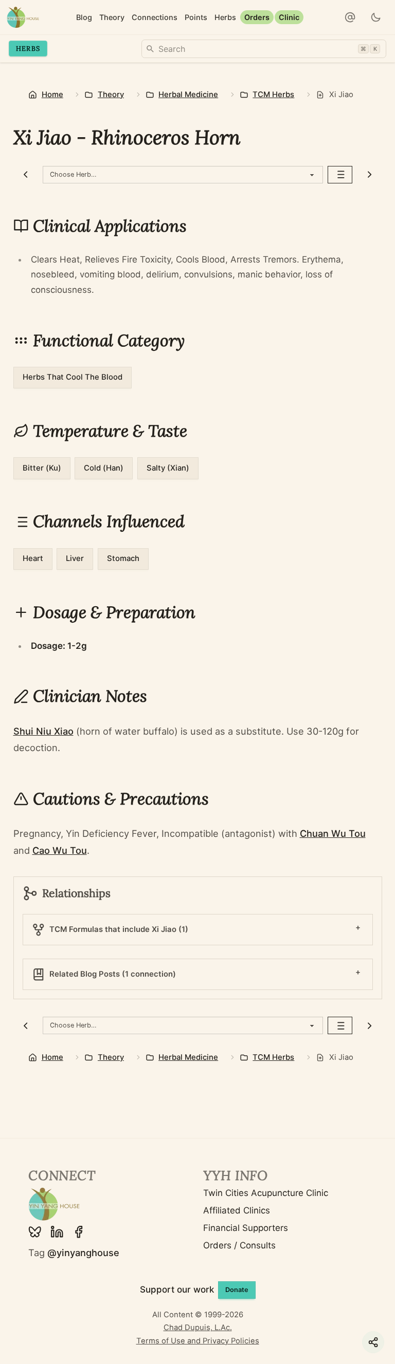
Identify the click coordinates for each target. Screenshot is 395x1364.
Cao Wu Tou (59, 850)
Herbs (28, 48)
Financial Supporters (245, 1228)
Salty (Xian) (168, 468)
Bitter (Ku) (42, 468)
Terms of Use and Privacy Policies (197, 1341)
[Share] (373, 1342)
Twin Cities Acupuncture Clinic (265, 1193)
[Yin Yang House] (23, 17)
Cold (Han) (103, 468)
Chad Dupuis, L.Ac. (198, 1327)
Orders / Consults (239, 1245)
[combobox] (263, 49)
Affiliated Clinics (236, 1210)
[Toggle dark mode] (376, 17)
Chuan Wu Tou (333, 833)
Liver (75, 558)
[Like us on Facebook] (78, 1232)
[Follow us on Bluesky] (35, 1232)
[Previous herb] (26, 174)
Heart (33, 558)
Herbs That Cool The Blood (72, 377)
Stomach (123, 558)
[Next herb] (369, 174)
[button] (350, 17)
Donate (236, 1290)
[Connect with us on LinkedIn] (57, 1232)
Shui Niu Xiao (43, 731)
